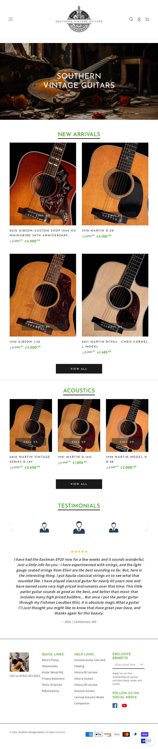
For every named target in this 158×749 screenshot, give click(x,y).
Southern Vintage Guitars (31, 732)
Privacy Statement (53, 678)
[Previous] (19, 527)
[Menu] (11, 19)
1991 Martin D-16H (75, 457)
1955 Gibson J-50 (25, 342)
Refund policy (50, 691)
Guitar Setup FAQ (52, 672)
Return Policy (50, 660)
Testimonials (50, 666)
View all (79, 369)
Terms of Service (52, 684)
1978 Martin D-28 (98, 230)
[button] (131, 19)
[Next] (138, 527)
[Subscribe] (142, 664)
